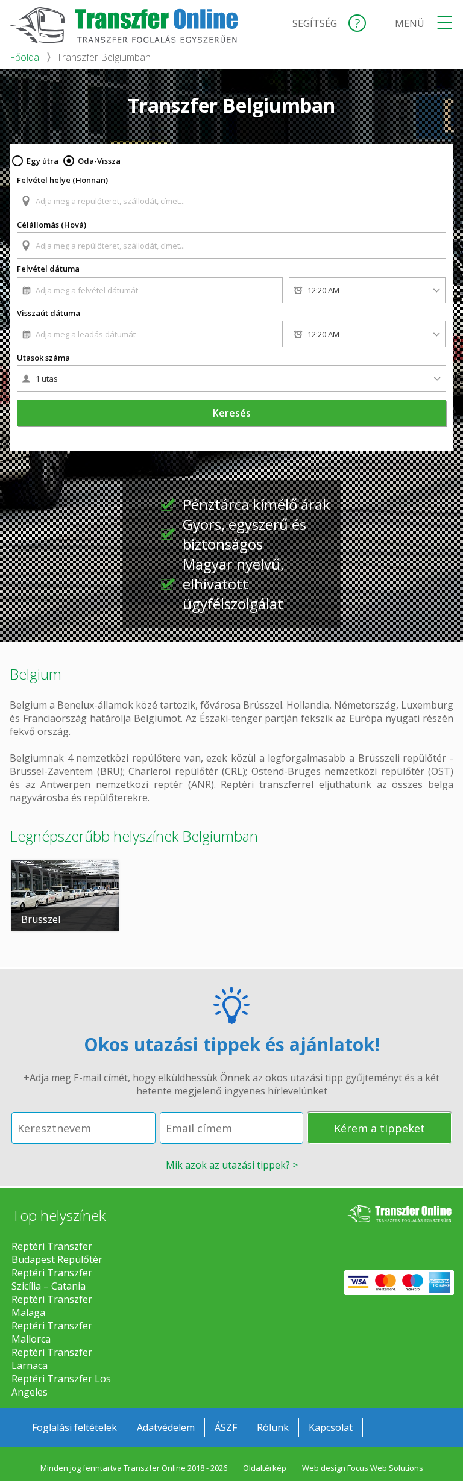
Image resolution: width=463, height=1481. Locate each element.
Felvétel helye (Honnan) (62, 180)
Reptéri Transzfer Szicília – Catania (51, 1279)
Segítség (314, 23)
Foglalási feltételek (74, 1427)
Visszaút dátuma (48, 313)
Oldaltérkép (264, 1467)
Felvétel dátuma (48, 268)
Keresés (232, 413)
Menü (409, 23)
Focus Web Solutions (385, 1467)
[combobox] (231, 195)
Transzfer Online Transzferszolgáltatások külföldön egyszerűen (397, 1223)
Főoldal (25, 57)
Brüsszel (40, 919)
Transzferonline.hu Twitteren (421, 1427)
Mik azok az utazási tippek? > (232, 1165)
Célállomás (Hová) (51, 224)
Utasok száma (43, 357)
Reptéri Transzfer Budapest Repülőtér (56, 1253)
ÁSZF (226, 1427)
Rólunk (273, 1427)
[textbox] (231, 201)
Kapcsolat (331, 1427)
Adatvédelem (166, 1427)
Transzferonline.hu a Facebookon (382, 1427)
